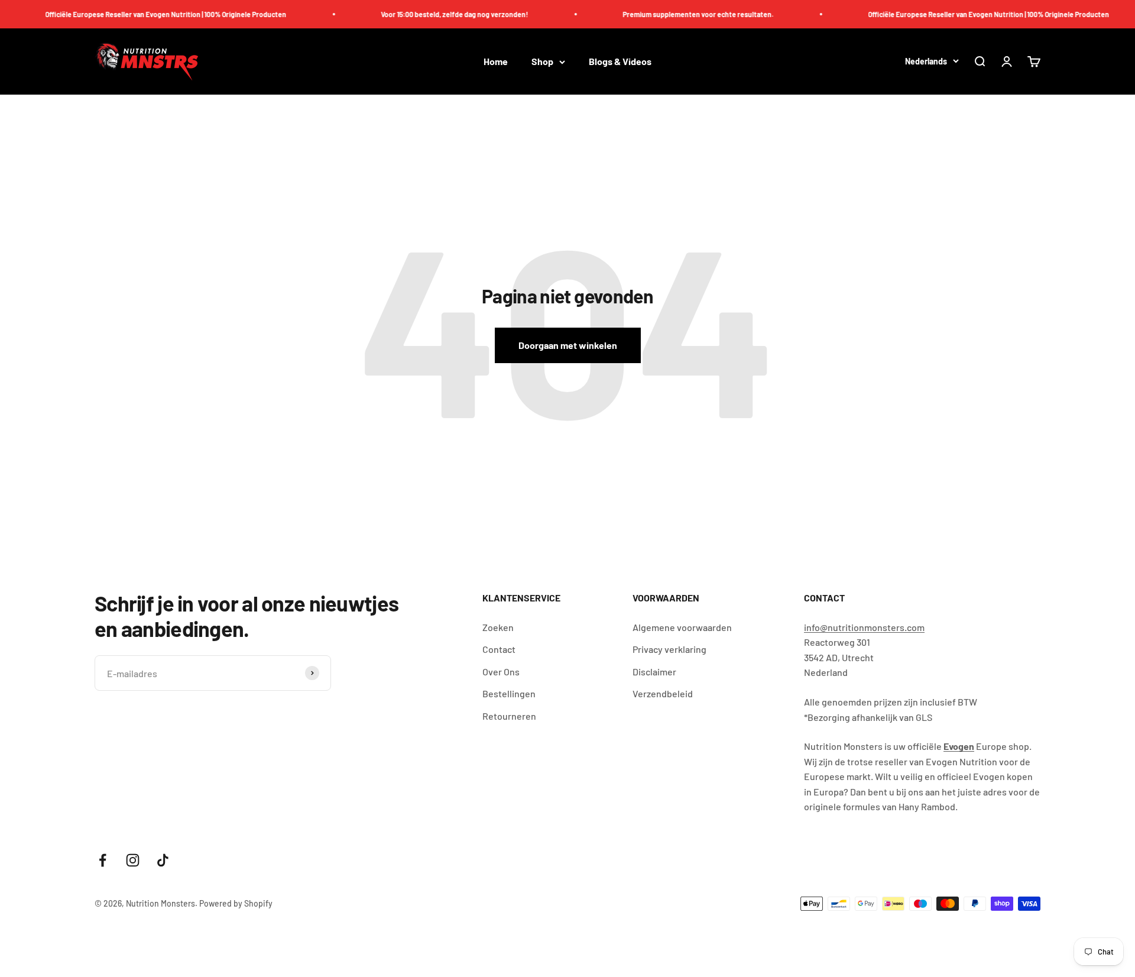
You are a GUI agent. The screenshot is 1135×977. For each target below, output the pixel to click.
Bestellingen (509, 693)
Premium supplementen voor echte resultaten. (682, 14)
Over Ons (501, 671)
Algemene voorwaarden (682, 627)
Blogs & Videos (620, 61)
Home (496, 61)
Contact (498, 649)
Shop (542, 61)
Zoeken (498, 627)
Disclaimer (654, 671)
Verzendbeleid (663, 693)
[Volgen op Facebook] (103, 860)
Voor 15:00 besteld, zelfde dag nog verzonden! (439, 14)
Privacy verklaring (669, 649)
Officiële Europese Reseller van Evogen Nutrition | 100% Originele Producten (150, 14)
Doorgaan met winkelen (567, 345)
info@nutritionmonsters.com (864, 627)
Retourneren (509, 716)
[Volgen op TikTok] (163, 860)
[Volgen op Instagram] (133, 860)
